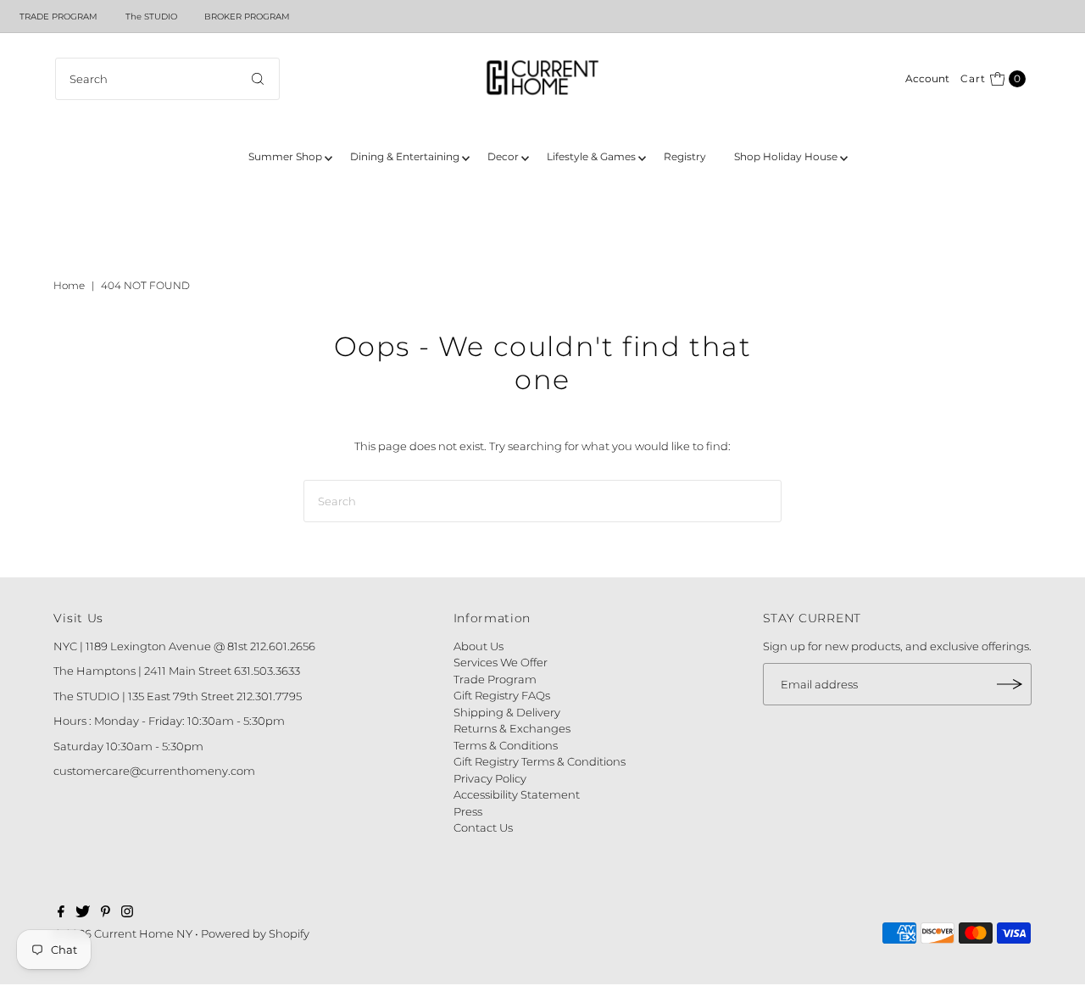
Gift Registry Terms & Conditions (539, 761)
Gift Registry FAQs (501, 695)
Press (467, 811)
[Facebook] (61, 913)
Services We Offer (500, 662)
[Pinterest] (105, 913)
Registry (685, 156)
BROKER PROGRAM (247, 16)
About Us (478, 646)
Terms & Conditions (505, 745)
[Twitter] (82, 913)
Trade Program (495, 679)
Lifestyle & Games (591, 156)
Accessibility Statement (516, 794)
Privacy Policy (489, 778)
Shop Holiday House (785, 156)
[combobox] (167, 79)
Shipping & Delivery (506, 712)
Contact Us (483, 827)
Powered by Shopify (255, 933)
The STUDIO (151, 16)
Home (69, 285)
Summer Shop (285, 156)
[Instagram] (127, 913)
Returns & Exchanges (511, 728)
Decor (503, 156)
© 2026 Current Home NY (122, 933)
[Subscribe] (1010, 684)
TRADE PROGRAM (58, 16)
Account (927, 78)
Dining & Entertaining (404, 156)
